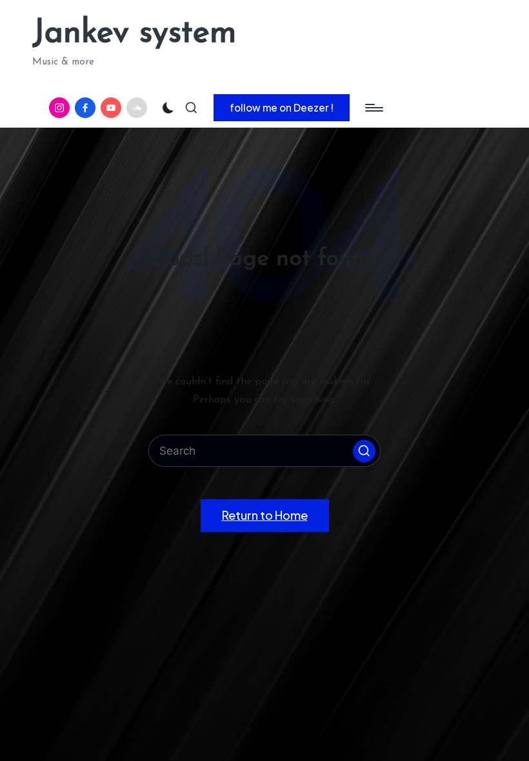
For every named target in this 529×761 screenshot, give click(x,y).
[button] (282, 107)
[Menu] (373, 107)
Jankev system (134, 33)
